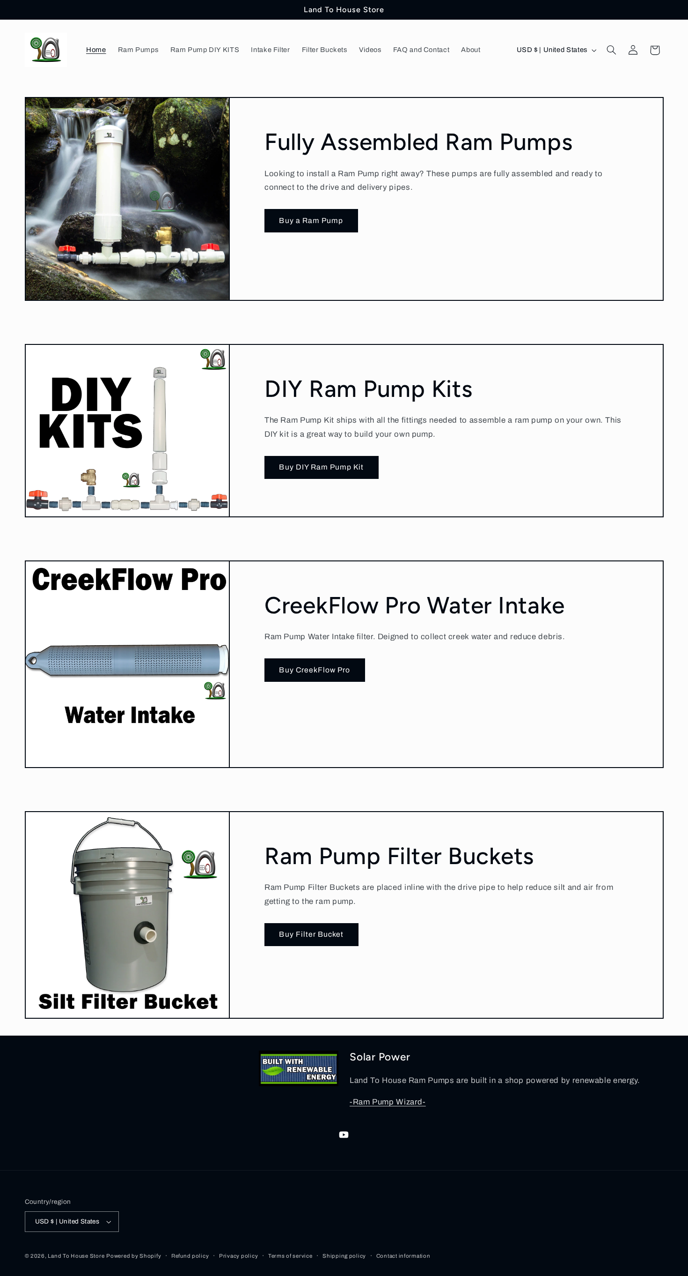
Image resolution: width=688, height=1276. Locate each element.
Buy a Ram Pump (311, 220)
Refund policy (190, 1256)
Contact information (403, 1256)
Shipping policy (344, 1256)
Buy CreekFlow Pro (314, 670)
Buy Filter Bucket (311, 934)
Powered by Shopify (133, 1256)
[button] (611, 50)
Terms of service (290, 1256)
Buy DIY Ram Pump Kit (321, 467)
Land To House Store (76, 1256)
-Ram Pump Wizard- (388, 1101)
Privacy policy (238, 1256)
